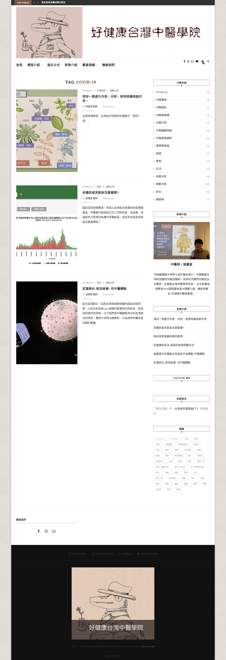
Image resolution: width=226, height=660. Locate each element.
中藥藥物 (101, 90)
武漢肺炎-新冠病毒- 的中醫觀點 (104, 289)
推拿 (167, 456)
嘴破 (176, 450)
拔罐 (157, 456)
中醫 (157, 444)
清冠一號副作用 (162, 467)
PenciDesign (148, 646)
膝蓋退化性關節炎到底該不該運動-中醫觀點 (179, 353)
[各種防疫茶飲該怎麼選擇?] (46, 226)
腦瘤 (176, 484)
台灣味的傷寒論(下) (186, 408)
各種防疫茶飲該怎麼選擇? (100, 192)
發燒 (186, 473)
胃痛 (202, 478)
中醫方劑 (182, 122)
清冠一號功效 (179, 467)
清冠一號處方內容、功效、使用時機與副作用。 (181, 319)
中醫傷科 (182, 107)
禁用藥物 (172, 478)
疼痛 (167, 473)
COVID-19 (87, 90)
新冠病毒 (178, 456)
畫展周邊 (88, 65)
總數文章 (114, 90)
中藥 (196, 439)
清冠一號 (200, 461)
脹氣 (167, 484)
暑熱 (182, 161)
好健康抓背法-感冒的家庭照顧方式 (58, 2)
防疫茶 (158, 489)
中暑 (186, 439)
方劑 (189, 456)
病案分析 (182, 176)
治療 (180, 461)
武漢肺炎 (159, 461)
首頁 (19, 65)
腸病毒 (182, 199)
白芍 (195, 473)
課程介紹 (33, 65)
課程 (204, 484)
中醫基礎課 (182, 115)
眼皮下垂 (159, 478)
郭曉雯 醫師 (92, 106)
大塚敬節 (187, 450)
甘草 (157, 473)
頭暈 (169, 489)
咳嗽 (167, 450)
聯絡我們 (108, 65)
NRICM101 (174, 439)
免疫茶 (196, 444)
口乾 (157, 450)
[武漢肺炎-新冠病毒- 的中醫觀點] (46, 322)
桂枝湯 (200, 456)
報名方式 (53, 65)
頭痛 (178, 489)
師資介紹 (71, 65)
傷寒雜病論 (182, 145)
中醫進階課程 (182, 138)
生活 (182, 168)
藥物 (195, 484)
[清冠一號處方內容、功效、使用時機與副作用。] (46, 130)
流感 (189, 461)
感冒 (99, 186)
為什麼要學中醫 (197, 467)
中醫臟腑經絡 (182, 130)
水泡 (170, 461)
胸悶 (157, 484)
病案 (176, 473)
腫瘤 (186, 484)
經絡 (183, 478)
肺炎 (182, 191)
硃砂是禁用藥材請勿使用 (168, 336)
